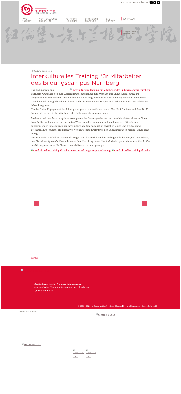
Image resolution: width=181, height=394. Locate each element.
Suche (128, 2)
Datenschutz (147, 306)
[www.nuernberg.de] (91, 354)
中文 (122, 2)
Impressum (135, 306)
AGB (155, 306)
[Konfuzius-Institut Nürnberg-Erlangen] (35, 271)
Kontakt (145, 2)
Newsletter (136, 2)
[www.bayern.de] (79, 354)
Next (144, 203)
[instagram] (151, 2)
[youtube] (158, 2)
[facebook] (154, 2)
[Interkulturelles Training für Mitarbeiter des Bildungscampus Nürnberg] (110, 90)
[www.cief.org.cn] (47, 354)
